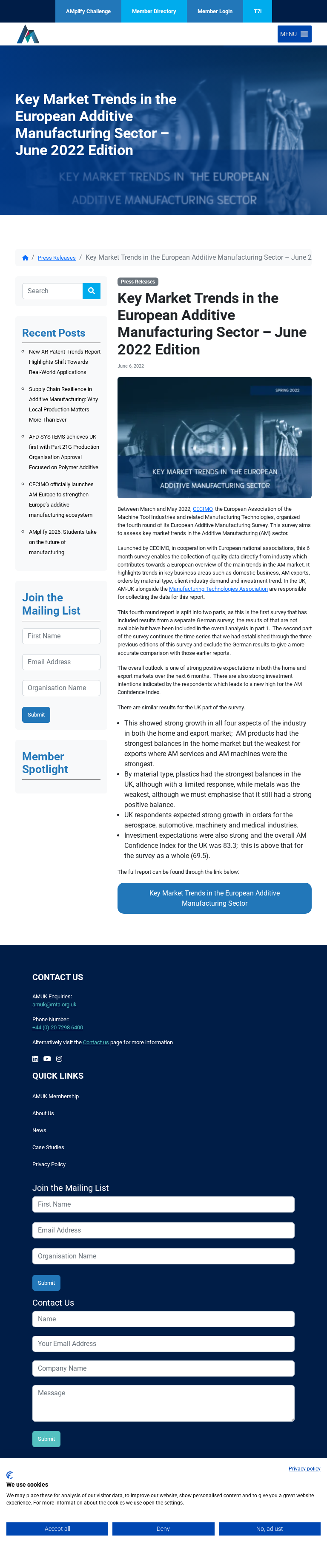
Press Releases (57, 258)
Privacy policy (305, 1469)
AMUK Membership (55, 1096)
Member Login (215, 11)
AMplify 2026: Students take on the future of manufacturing (63, 542)
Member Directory (154, 11)
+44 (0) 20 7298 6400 (57, 1027)
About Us (43, 1113)
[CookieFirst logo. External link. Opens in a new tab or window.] (9, 1475)
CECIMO (202, 509)
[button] (288, 34)
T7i (257, 11)
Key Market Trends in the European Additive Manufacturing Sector (214, 898)
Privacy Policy (49, 1164)
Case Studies (48, 1147)
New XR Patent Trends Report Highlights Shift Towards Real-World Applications (64, 361)
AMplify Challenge (88, 11)
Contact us (96, 1042)
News (39, 1130)
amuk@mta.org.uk (54, 1004)
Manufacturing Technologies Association (218, 589)
